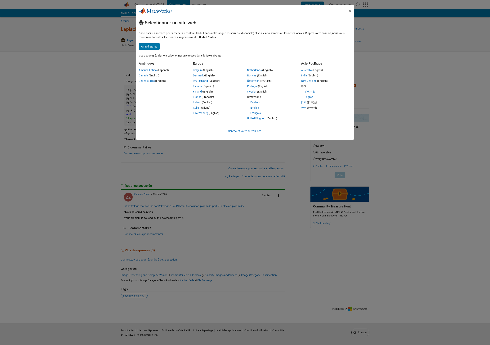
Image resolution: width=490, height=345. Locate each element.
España (197, 86)
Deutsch (255, 102)
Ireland (197, 102)
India (304, 75)
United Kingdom (256, 118)
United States (147, 80)
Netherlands (254, 70)
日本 (303, 102)
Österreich (253, 80)
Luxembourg (200, 113)
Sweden (251, 91)
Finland (197, 91)
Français (255, 113)
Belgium (198, 70)
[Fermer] (350, 11)
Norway (251, 75)
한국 (303, 107)
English (254, 107)
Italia (196, 107)
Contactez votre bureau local (245, 131)
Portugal (252, 86)
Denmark (198, 75)
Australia (306, 70)
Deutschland (200, 80)
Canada (143, 75)
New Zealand (309, 80)
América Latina (148, 70)
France (197, 96)
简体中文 (310, 91)
